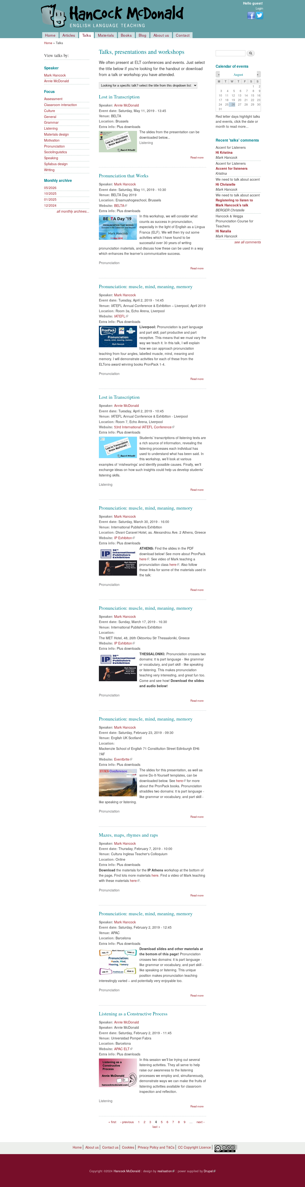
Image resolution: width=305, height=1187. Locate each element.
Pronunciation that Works (123, 175)
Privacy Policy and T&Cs (156, 1147)
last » (156, 1126)
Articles (68, 35)
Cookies (128, 1147)
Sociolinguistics (55, 151)
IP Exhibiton (124, 537)
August (238, 74)
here (144, 559)
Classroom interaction (60, 104)
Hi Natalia (223, 231)
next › (200, 1122)
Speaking (51, 157)
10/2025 (50, 193)
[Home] (113, 16)
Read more (196, 157)
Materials (106, 35)
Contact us (110, 1147)
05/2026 (50, 187)
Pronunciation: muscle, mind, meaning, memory (146, 286)
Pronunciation (54, 146)
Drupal (210, 1171)
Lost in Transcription (119, 96)
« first (112, 1122)
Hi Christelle (225, 184)
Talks (86, 35)
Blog (143, 35)
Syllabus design (56, 163)
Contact (183, 35)
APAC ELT (123, 1048)
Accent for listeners (232, 168)
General (50, 116)
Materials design (56, 134)
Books (126, 35)
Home (50, 35)
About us (161, 35)
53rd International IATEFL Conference (144, 427)
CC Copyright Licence (194, 1147)
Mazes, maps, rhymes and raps (128, 835)
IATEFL (121, 316)
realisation (166, 1171)
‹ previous (127, 1122)
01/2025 (50, 199)
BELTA (120, 205)
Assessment (53, 98)
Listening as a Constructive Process (133, 1013)
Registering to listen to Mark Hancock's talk (234, 202)
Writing (49, 169)
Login (259, 8)
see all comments (247, 242)
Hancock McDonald (127, 1171)
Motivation (52, 140)
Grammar (51, 122)
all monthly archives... (73, 211)
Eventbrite (123, 759)
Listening (51, 128)
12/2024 (50, 205)
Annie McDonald (56, 80)
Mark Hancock (55, 75)
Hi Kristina (224, 152)
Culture (49, 110)
